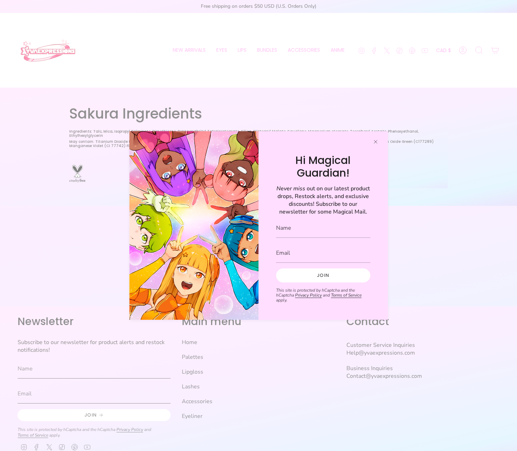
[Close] (375, 141)
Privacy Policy (308, 295)
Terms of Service (346, 295)
